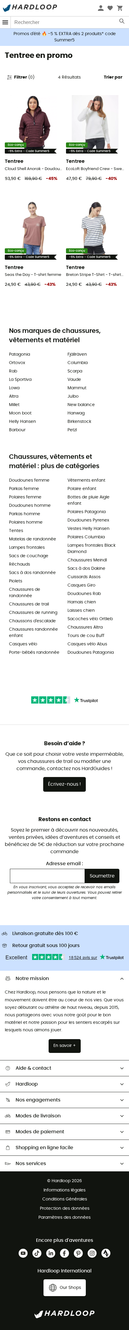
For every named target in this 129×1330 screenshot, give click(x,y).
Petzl (72, 430)
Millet (14, 405)
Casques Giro (81, 585)
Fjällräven (77, 354)
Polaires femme (25, 497)
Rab (13, 371)
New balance (81, 405)
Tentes (16, 531)
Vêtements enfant (86, 480)
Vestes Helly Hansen (89, 529)
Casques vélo (23, 644)
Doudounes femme (29, 480)
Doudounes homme (30, 506)
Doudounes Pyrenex (88, 520)
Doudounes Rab (84, 594)
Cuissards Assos (84, 577)
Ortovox (17, 363)
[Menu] (5, 22)
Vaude (74, 380)
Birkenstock (79, 422)
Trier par (113, 77)
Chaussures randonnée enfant (33, 632)
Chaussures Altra (85, 627)
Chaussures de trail (29, 604)
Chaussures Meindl (87, 560)
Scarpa (75, 371)
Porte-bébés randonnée (34, 652)
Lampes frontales (27, 547)
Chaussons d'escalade (32, 621)
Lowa (14, 388)
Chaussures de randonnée (24, 592)
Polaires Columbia (86, 537)
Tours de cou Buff (86, 636)
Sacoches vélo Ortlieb (90, 619)
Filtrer (24, 77)
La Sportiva (20, 380)
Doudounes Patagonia (91, 652)
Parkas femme (24, 489)
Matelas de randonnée (32, 539)
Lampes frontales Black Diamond (92, 548)
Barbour (17, 430)
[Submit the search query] (122, 22)
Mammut (77, 388)
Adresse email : (64, 863)
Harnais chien (82, 602)
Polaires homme (26, 522)
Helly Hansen (22, 422)
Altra (13, 396)
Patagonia (19, 354)
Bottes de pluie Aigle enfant (89, 500)
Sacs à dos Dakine (86, 568)
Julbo (73, 396)
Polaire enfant (82, 489)
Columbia (78, 363)
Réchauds (19, 564)
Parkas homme (24, 514)
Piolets (15, 581)
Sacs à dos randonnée (32, 573)
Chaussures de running (33, 613)
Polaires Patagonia (87, 512)
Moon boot (20, 413)
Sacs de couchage (28, 556)
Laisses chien (81, 610)
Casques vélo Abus (87, 644)
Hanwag (76, 413)
